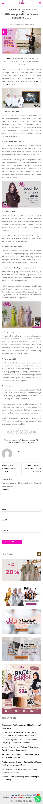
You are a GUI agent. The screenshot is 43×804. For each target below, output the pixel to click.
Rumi (32, 24)
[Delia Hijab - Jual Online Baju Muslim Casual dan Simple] (22, 2)
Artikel (10, 10)
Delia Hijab (10, 58)
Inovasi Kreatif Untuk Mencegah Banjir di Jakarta (10, 468)
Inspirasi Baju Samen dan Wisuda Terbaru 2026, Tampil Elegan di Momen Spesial (20, 748)
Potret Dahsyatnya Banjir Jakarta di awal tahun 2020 (32, 468)
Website (5, 530)
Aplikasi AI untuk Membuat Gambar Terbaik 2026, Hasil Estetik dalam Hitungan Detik (19, 733)
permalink (31, 442)
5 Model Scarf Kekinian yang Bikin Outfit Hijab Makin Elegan (20, 778)
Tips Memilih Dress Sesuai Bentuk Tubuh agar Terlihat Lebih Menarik (20, 770)
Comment (6, 490)
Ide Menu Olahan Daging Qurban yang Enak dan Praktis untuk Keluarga (20, 755)
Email (4, 520)
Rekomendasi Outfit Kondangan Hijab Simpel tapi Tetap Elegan (21, 726)
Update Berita (13, 442)
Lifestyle (16, 10)
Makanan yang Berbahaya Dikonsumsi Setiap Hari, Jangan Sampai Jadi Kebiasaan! (19, 741)
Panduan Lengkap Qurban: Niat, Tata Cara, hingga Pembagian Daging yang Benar (21, 763)
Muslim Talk (25, 10)
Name (4, 509)
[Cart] (40, 2)
